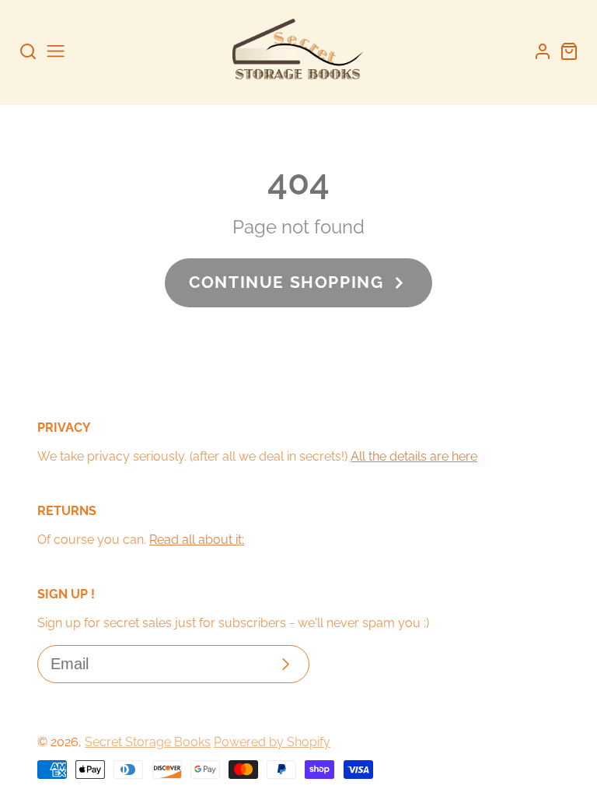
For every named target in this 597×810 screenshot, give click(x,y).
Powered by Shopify (272, 742)
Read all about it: (196, 539)
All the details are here (414, 456)
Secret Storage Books (148, 742)
